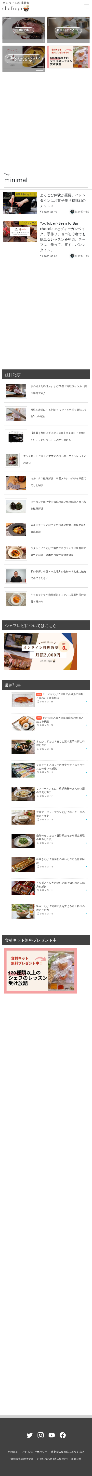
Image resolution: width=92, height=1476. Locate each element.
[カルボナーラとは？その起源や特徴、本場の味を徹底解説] (18, 529)
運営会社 (76, 1458)
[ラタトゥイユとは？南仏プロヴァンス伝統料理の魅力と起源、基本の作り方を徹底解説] (18, 552)
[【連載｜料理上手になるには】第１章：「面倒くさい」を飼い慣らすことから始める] (18, 437)
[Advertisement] (46, 122)
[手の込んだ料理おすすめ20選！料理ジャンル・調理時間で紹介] (18, 390)
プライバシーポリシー (34, 1451)
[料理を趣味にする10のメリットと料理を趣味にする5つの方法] (18, 413)
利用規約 (13, 1451)
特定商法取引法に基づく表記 (67, 1451)
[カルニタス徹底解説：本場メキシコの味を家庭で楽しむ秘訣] (18, 482)
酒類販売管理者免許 (22, 1458)
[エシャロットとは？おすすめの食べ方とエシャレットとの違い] (14, 460)
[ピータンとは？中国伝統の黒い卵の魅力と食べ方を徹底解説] (18, 506)
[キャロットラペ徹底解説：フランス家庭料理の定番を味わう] (18, 598)
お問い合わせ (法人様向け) (52, 1458)
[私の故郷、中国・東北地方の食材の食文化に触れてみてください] (18, 575)
